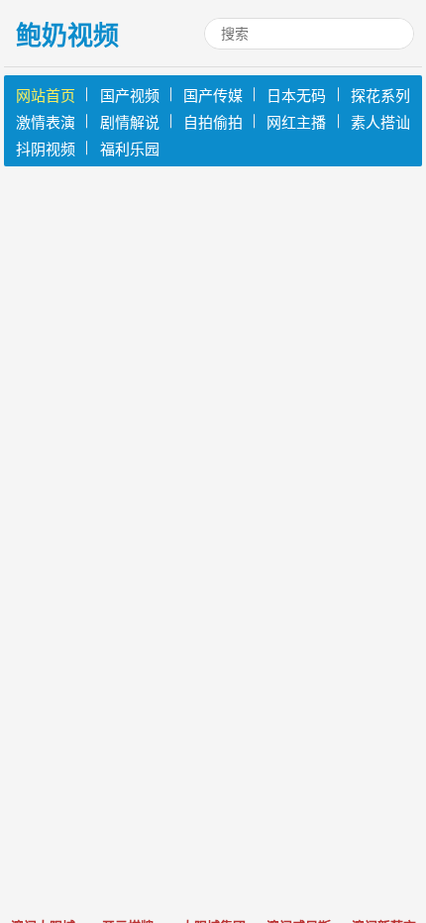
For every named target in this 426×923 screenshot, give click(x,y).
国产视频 (130, 95)
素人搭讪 (380, 122)
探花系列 (380, 95)
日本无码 (296, 95)
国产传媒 (213, 95)
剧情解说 (130, 122)
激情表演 (45, 122)
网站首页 (45, 95)
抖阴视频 (45, 149)
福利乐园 (130, 149)
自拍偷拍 (213, 122)
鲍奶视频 (67, 36)
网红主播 (296, 122)
